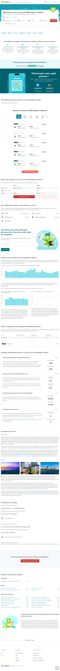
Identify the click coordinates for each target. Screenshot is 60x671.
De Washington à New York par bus (7, 603)
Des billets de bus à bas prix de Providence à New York (41, 605)
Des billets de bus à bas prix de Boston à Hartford (10, 590)
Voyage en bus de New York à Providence (39, 602)
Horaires (3, 33)
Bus (11, 2)
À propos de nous (19, 653)
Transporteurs (22, 33)
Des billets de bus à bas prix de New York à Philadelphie (41, 600)
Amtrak (14, 451)
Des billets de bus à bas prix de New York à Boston (40, 598)
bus (45, 453)
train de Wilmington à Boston (29, 419)
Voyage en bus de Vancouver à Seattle (8, 600)
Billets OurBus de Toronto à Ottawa (7, 602)
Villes (35, 33)
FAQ (29, 33)
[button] (46, 2)
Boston (22, 640)
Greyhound (4, 337)
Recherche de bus (24, 196)
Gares (41, 33)
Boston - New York (34, 590)
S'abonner (5, 249)
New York (15, 454)
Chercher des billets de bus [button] (30, 560)
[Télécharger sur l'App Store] (37, 85)
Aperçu (9, 33)
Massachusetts (16, 640)
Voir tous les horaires (30, 171)
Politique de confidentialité (39, 660)
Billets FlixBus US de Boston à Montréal (8, 588)
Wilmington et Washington (28, 453)
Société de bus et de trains (22, 2)
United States (10, 640)
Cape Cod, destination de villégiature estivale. (38, 491)
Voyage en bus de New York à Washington (39, 597)
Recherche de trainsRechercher (47, 196)
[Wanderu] (5, 2)
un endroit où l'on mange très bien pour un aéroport (33, 493)
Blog (28, 2)
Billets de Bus (3, 640)
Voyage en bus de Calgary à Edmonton (8, 597)
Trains (14, 2)
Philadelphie (21, 450)
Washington (27, 450)
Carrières (17, 660)
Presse (17, 657)
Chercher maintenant (53, 544)
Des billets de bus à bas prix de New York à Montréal (10, 607)
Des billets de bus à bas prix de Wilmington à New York (11, 581)
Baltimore (19, 454)
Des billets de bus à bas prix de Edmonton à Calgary (10, 598)
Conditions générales (37, 657)
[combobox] (8, 20)
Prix (16, 33)
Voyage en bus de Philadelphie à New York (39, 603)
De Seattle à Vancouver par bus (37, 607)
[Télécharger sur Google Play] (49, 85)
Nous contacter (36, 653)
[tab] (7, 17)
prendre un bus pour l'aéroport (23, 455)
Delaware (17, 437)
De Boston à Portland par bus (36, 588)
